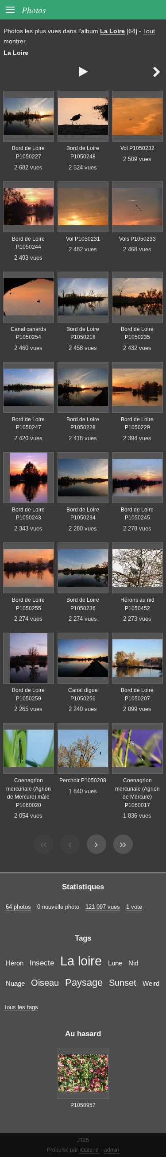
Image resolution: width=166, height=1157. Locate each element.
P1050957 (83, 1105)
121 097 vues (102, 906)
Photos (34, 9)
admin (111, 1150)
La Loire (112, 31)
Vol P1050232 (137, 148)
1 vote (134, 906)
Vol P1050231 (83, 239)
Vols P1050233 (137, 239)
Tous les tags (21, 1007)
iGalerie (89, 1150)
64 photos (18, 906)
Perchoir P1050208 (82, 780)
